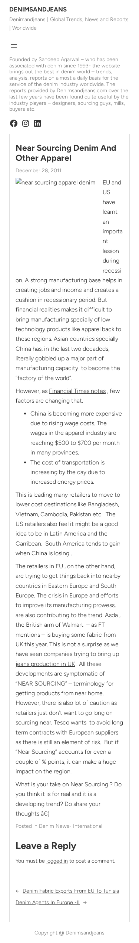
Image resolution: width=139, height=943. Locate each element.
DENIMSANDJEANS (38, 9)
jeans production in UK (45, 663)
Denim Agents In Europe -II (48, 902)
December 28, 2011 (39, 170)
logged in (57, 861)
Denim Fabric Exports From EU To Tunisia (71, 891)
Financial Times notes (77, 390)
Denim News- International (70, 826)
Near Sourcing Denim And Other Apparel (66, 153)
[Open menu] (13, 45)
